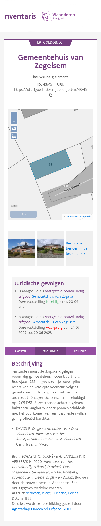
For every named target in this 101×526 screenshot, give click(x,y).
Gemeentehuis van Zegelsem (54, 296)
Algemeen (20, 351)
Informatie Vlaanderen (79, 216)
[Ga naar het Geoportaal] (14, 129)
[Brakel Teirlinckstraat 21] (21, 248)
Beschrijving (50, 351)
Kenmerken (80, 351)
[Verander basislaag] (14, 136)
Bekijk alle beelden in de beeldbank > (76, 248)
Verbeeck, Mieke (38, 493)
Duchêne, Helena (65, 493)
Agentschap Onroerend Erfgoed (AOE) (41, 509)
